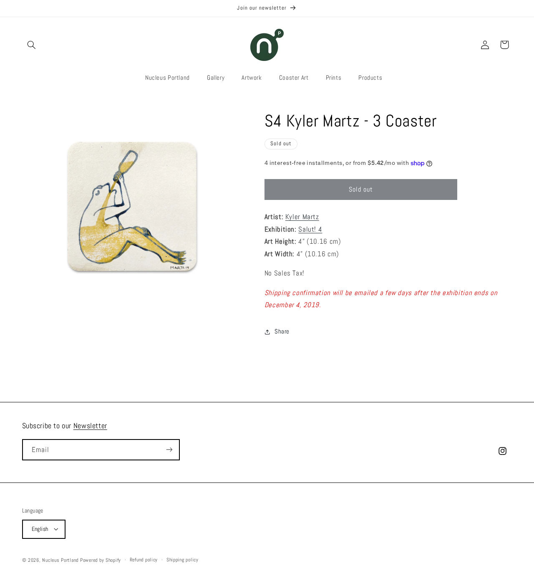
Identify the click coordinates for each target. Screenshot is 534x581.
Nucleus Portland (60, 560)
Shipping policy (182, 560)
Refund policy (144, 560)
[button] (31, 44)
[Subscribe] (169, 449)
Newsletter (90, 425)
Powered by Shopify (100, 560)
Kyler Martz (302, 216)
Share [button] (282, 331)
